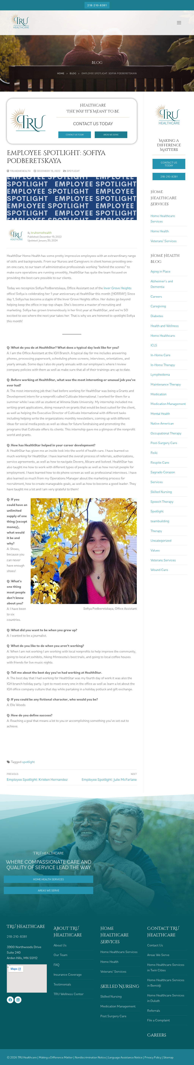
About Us (60, 945)
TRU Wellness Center (69, 994)
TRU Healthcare (27, 1057)
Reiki (154, 452)
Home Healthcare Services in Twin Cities (165, 967)
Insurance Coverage (68, 974)
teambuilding (160, 521)
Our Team (60, 955)
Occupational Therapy (166, 433)
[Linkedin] (18, 999)
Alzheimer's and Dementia (162, 284)
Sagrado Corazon (163, 472)
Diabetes (157, 316)
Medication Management (168, 404)
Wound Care (159, 570)
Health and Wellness (165, 326)
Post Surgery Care (113, 1016)
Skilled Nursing (161, 492)
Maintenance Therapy (166, 384)
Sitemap (168, 1057)
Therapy (156, 531)
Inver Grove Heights (117, 288)
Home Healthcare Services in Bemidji (165, 983)
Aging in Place (160, 271)
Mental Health (160, 413)
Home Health (160, 231)
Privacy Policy (153, 1057)
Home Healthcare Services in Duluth (165, 998)
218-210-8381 (97, 5)
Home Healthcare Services (163, 218)
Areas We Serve (158, 955)
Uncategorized (161, 540)
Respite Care (160, 462)
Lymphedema (160, 374)
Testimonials (62, 984)
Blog (73, 73)
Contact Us (155, 945)
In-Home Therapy (163, 365)
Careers (156, 296)
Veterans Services (163, 560)
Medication (158, 394)
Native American (162, 423)
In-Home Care (160, 355)
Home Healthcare (163, 335)
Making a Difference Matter (56, 1057)
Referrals (153, 1010)
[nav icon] (178, 22)
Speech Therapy (162, 501)
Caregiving (158, 306)
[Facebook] (10, 999)
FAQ (56, 964)
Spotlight (73, 171)
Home (60, 73)
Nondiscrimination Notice (90, 1057)
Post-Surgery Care (164, 443)
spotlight (28, 762)
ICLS (154, 345)
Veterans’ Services (164, 241)
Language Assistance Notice (125, 1057)
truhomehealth (20, 171)
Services (157, 482)
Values (155, 550)
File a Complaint (158, 1020)
